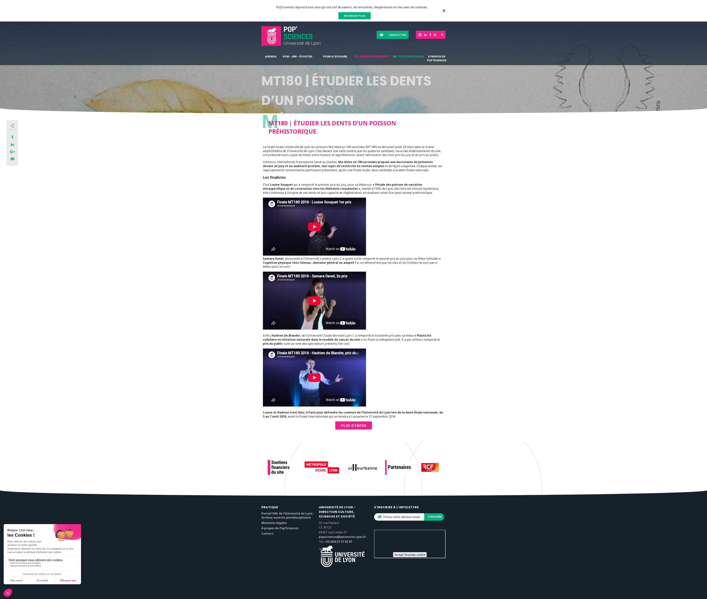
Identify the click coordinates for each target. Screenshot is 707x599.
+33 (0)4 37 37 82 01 (338, 542)
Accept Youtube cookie (410, 555)
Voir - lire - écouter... (298, 56)
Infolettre (397, 35)
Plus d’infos (353, 425)
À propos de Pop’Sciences (436, 58)
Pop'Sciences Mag (411, 56)
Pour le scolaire (335, 56)
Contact (267, 533)
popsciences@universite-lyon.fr (342, 537)
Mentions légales (274, 523)
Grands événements (374, 56)
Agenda (270, 56)
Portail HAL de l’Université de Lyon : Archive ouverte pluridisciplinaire (287, 515)
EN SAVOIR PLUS (354, 15)
